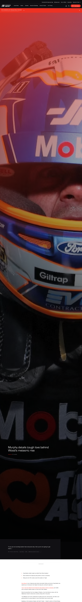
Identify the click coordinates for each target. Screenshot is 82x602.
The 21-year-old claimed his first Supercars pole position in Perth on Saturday (38, 587)
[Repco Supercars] (7, 6)
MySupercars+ (57, 2)
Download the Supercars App (47, 2)
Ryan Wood (24, 583)
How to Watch (63, 2)
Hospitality (69, 2)
